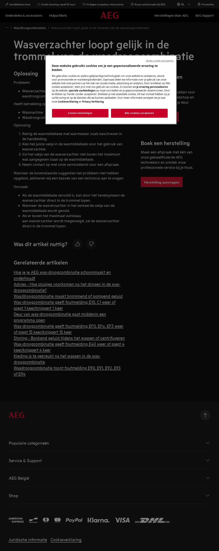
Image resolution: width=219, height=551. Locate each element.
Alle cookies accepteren (139, 113)
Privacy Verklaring (93, 101)
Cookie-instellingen (80, 113)
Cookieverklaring (68, 101)
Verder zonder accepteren (160, 60)
